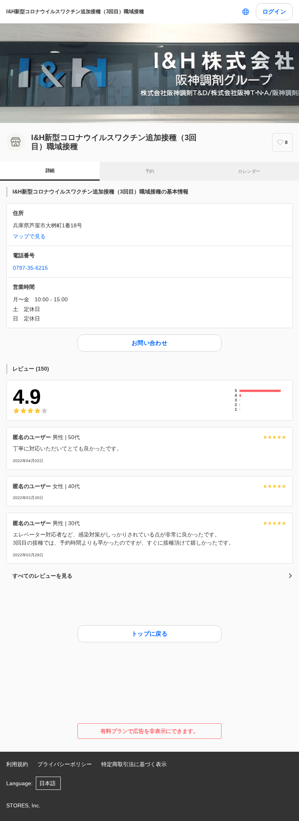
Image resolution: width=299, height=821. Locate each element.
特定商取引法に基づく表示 (134, 764)
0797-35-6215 (30, 268)
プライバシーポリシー (64, 764)
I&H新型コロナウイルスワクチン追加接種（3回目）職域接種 (75, 11)
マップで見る (29, 236)
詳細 (50, 170)
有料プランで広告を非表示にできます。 (149, 731)
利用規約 (17, 764)
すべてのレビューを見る (42, 576)
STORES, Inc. (23, 805)
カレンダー (249, 171)
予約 (149, 171)
